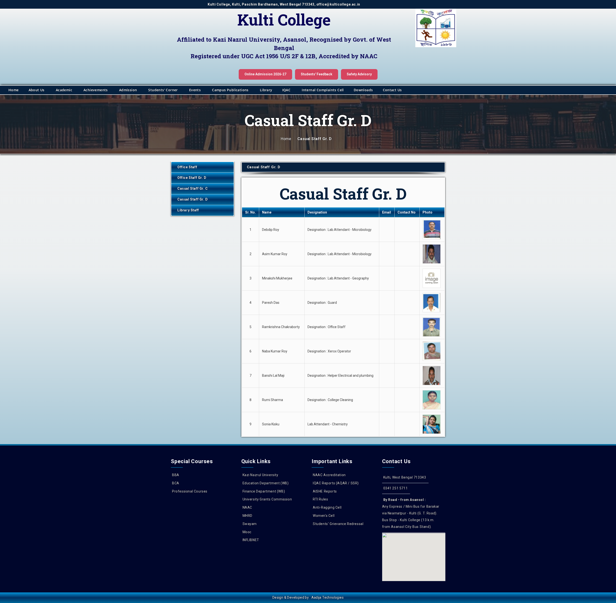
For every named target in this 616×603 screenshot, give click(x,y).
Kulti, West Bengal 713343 (404, 477)
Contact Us (392, 90)
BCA (175, 483)
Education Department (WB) (266, 483)
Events (195, 90)
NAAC (247, 507)
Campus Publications (230, 90)
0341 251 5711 (395, 488)
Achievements (95, 90)
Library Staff (188, 210)
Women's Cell (323, 516)
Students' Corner (163, 90)
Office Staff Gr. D (191, 178)
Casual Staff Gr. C (192, 188)
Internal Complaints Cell (323, 90)
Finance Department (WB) (264, 491)
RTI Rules (320, 499)
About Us (37, 90)
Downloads (363, 90)
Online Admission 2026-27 (265, 74)
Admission (128, 90)
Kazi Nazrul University (260, 475)
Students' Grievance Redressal (338, 524)
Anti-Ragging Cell (327, 507)
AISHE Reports (325, 491)
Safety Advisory (359, 74)
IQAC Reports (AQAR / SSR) (336, 483)
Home (13, 90)
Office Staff (187, 167)
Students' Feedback (316, 74)
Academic (64, 90)
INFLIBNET (251, 540)
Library (266, 90)
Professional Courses (189, 491)
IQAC (286, 90)
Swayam (250, 524)
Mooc (247, 532)
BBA (175, 475)
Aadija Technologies (327, 597)
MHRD (247, 516)
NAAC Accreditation (329, 475)
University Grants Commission (267, 499)
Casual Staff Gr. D (192, 199)
